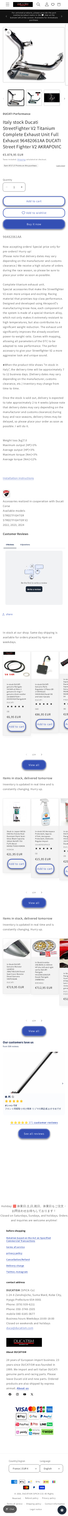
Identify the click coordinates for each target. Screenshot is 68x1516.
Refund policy (31, 1498)
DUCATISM (27, 1493)
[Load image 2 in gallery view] (34, 98)
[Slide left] (3, 98)
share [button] (9, 614)
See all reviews (34, 1133)
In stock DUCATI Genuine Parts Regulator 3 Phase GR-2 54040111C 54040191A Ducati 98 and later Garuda (44, 690)
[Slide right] (64, 98)
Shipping (21, 159)
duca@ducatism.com (19, 1328)
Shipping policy (33, 1503)
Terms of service (14, 1503)
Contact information (55, 1503)
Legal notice (36, 1509)
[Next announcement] (61, 16)
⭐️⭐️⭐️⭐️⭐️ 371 (34, 1122)
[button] (7, 4)
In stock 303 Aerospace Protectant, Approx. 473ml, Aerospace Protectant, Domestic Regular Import (45, 836)
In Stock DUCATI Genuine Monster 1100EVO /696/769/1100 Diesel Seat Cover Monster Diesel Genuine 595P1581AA (16, 971)
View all (34, 765)
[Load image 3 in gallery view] (52, 98)
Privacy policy (49, 1498)
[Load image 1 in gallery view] (16, 98)
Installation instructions (18, 478)
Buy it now (34, 224)
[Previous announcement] (6, 16)
